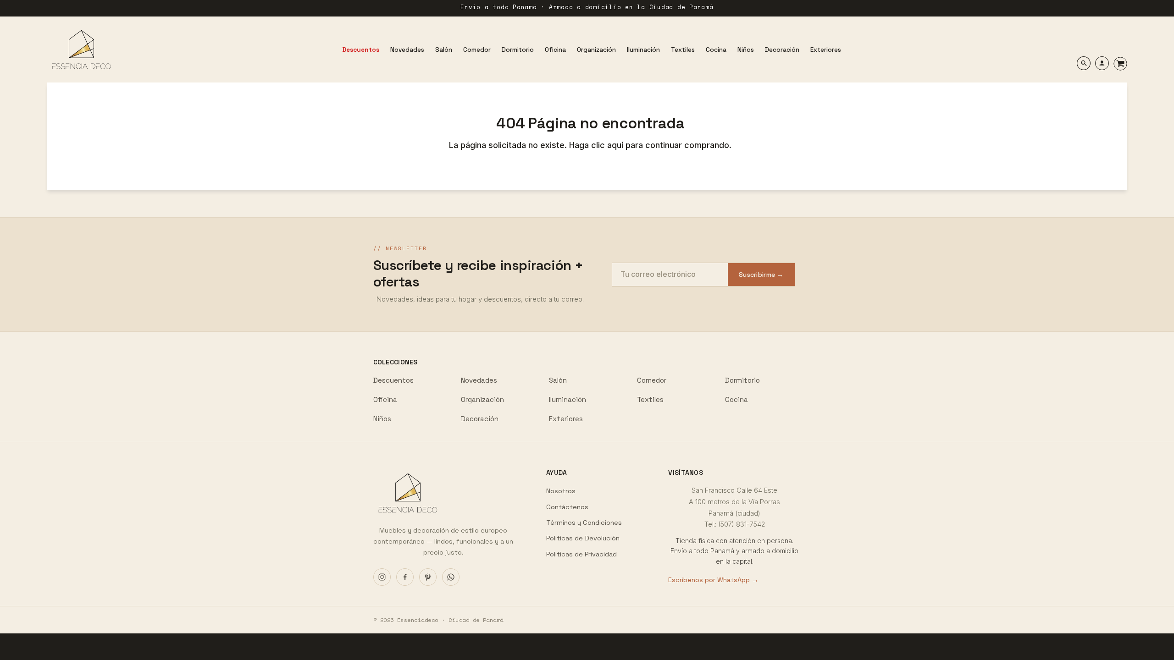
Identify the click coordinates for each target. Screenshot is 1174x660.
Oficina (385, 399)
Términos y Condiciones (584, 522)
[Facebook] (405, 577)
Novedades (479, 380)
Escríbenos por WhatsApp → (713, 580)
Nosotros (561, 491)
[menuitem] (360, 49)
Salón (558, 380)
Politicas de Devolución (583, 538)
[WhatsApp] (451, 577)
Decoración (479, 418)
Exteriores (566, 418)
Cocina (736, 399)
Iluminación (567, 399)
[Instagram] (382, 577)
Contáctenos (567, 507)
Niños (382, 418)
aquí (616, 145)
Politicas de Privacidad (581, 554)
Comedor (651, 380)
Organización (482, 399)
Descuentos (393, 380)
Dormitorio (742, 380)
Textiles (650, 399)
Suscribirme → (761, 274)
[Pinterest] (428, 577)
